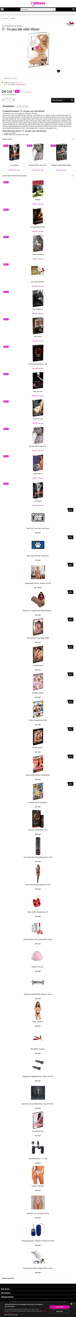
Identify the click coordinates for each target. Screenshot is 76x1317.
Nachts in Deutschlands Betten (61, 165)
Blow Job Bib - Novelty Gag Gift (38, 912)
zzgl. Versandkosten (11, 94)
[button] (26, 1315)
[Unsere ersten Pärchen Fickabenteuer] (38, 764)
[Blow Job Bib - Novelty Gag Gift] (38, 901)
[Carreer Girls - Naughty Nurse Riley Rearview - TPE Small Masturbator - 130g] (38, 599)
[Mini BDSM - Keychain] (38, 1038)
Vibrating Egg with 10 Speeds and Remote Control (38, 1241)
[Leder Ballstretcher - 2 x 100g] (38, 1147)
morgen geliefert (21, 84)
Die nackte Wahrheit (37, 282)
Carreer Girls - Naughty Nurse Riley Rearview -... (37, 611)
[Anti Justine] (38, 325)
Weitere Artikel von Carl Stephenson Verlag (16, 134)
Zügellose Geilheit (38, 693)
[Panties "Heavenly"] (38, 1175)
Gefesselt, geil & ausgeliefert (38, 802)
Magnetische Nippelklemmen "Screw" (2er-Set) (38, 1076)
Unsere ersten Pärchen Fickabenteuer (38, 775)
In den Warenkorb (57, 100)
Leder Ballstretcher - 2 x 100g (37, 1159)
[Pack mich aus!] (38, 408)
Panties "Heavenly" (38, 1186)
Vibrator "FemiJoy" (38, 967)
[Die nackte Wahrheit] (38, 271)
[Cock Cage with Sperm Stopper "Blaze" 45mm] (38, 1257)
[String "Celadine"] (38, 1010)
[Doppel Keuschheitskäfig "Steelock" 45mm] (38, 983)
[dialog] (38, 1309)
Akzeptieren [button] (59, 1307)
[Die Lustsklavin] (38, 298)
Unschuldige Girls (37, 1131)
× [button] (74, 1303)
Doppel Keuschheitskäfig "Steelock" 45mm (38, 994)
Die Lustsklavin (38, 309)
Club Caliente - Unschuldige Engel (38, 638)
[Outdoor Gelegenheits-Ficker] (38, 709)
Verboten (38, 200)
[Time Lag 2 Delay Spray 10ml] (38, 819)
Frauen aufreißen (37, 254)
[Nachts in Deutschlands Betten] (61, 152)
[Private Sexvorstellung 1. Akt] (38, 353)
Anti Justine (38, 337)
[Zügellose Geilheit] (38, 682)
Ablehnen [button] (59, 1311)
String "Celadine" (37, 1022)
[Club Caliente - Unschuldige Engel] (38, 627)
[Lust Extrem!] (14, 152)
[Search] (54, 9)
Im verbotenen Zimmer (37, 227)
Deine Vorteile (22, 106)
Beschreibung (8, 106)
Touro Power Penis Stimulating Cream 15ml (38, 857)
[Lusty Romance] (38, 654)
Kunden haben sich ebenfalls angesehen (15, 175)
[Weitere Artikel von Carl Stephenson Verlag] (70, 23)
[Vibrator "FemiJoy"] (38, 956)
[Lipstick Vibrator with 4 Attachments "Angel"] (38, 928)
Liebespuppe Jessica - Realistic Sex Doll (38, 583)
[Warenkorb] (73, 10)
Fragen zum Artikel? (10, 133)
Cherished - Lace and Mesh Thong (38, 1213)
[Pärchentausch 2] (38, 736)
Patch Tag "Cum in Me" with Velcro (37, 528)
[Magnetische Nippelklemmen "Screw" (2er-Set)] (38, 1065)
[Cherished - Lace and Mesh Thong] (38, 1202)
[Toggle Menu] (2, 10)
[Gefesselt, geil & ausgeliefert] (38, 791)
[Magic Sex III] (38, 462)
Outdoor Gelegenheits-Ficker (38, 720)
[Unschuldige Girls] (38, 1120)
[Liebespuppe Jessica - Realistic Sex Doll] (38, 572)
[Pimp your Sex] (38, 380)
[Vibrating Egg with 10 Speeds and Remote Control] (38, 1230)
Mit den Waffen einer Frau (37, 165)
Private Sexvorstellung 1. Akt (37, 364)
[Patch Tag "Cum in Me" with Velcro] (38, 517)
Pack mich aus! (38, 419)
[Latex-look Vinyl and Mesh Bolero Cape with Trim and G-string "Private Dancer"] (38, 1093)
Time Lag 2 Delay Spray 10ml (37, 830)
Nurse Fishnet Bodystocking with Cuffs (38, 885)
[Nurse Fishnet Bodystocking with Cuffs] (38, 873)
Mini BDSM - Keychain (38, 1049)
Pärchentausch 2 (37, 748)
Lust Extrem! (14, 165)
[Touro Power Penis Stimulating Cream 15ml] (38, 846)
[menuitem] (2, 9)
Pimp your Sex (37, 391)
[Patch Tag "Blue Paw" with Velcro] (38, 545)
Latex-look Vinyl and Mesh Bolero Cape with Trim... (37, 1104)
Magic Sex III (38, 474)
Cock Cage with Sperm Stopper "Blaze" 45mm (38, 1268)
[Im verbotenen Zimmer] (38, 216)
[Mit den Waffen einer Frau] (38, 152)
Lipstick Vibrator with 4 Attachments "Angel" (37, 939)
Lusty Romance (38, 665)
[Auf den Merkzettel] (59, 72)
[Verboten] (38, 188)
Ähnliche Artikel (7, 139)
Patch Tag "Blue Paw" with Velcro (38, 556)
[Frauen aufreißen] (38, 243)
